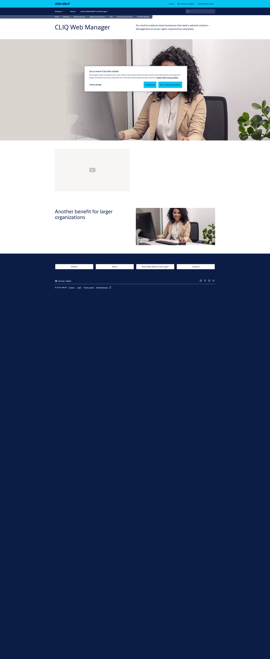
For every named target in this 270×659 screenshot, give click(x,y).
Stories (73, 11)
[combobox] (200, 11)
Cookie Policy (161, 77)
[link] (171, 4)
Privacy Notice (172, 77)
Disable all (150, 85)
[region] (135, 79)
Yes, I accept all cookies (170, 85)
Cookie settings (95, 85)
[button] (64, 11)
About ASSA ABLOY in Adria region (94, 11)
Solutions (58, 11)
